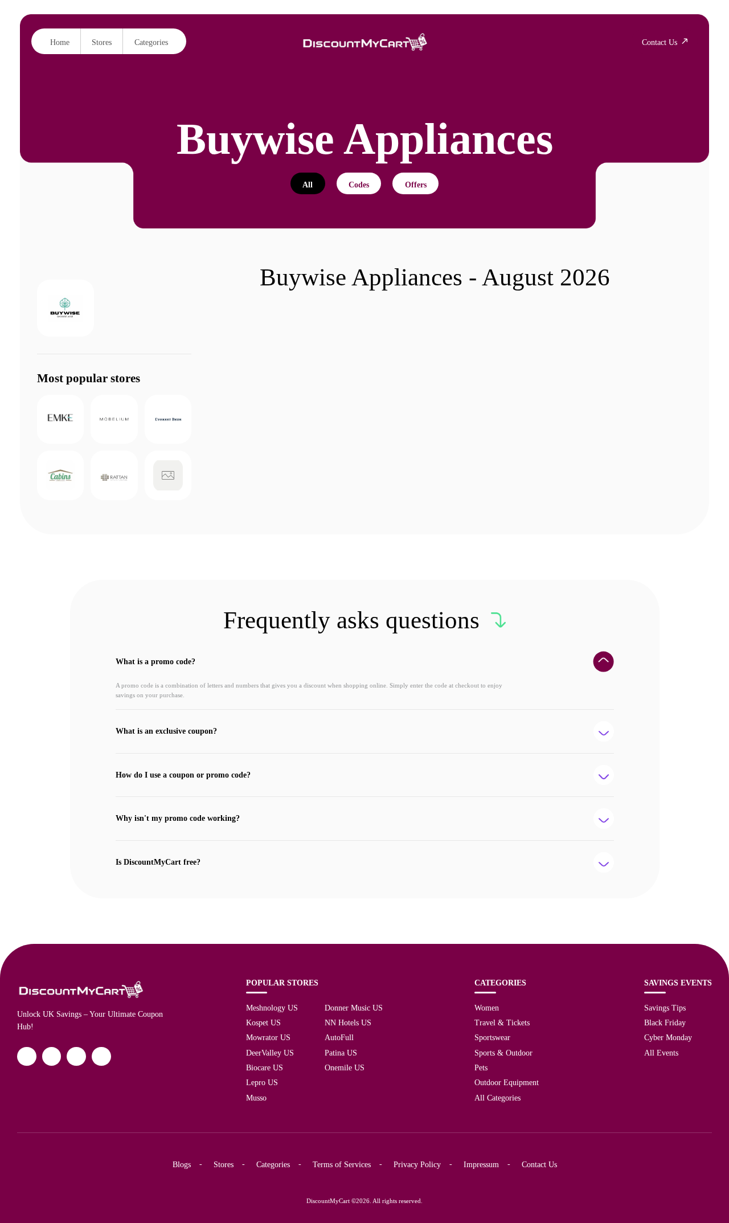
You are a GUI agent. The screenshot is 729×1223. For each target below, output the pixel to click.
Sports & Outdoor (503, 1052)
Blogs (182, 1164)
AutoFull (339, 1037)
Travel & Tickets (502, 1022)
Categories (151, 42)
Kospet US (263, 1022)
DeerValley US (270, 1052)
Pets (481, 1067)
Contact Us (539, 1164)
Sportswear (492, 1037)
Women (486, 1007)
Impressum (481, 1164)
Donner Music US (354, 1007)
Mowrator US (268, 1037)
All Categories (497, 1097)
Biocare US (264, 1067)
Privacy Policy (417, 1164)
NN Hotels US (348, 1022)
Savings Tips (665, 1007)
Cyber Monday (668, 1037)
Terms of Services (342, 1164)
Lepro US (262, 1082)
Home (59, 42)
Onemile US (344, 1067)
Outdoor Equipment (506, 1082)
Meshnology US (272, 1007)
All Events (661, 1052)
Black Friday (665, 1022)
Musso (256, 1097)
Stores (102, 42)
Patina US (341, 1052)
